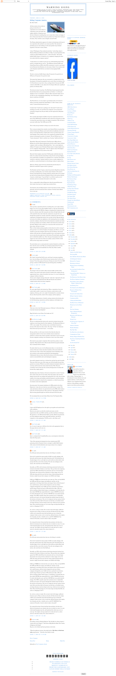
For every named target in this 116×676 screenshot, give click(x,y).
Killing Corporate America (76, 296)
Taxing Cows (73, 319)
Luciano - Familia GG (37, 402)
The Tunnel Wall (71, 196)
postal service (56, 195)
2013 (70, 226)
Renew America (71, 181)
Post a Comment (33, 638)
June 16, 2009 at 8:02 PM (37, 315)
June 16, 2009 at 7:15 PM (37, 283)
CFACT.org (69, 118)
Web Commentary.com (72, 208)
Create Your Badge (71, 80)
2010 (70, 232)
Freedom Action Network (73, 146)
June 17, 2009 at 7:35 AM (38, 531)
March (72, 350)
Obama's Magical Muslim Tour (77, 336)
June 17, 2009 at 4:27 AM (38, 420)
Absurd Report (70, 109)
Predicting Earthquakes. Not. (59, 667)
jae (32, 306)
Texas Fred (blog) (71, 190)
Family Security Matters (72, 142)
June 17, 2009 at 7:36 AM (38, 616)
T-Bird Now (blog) (71, 186)
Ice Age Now (70, 155)
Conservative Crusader (72, 136)
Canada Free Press (71, 122)
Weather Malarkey (74, 327)
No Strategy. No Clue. (59, 663)
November (72, 239)
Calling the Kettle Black (75, 300)
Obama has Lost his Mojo (76, 305)
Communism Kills (74, 298)
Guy (33, 450)
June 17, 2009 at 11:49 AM (38, 634)
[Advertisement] (75, 24)
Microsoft (48, 195)
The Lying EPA (73, 254)
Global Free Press (71, 148)
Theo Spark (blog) (71, 198)
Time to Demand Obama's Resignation (76, 312)
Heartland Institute (71, 151)
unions (42, 196)
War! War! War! (73, 330)
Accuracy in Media (71, 111)
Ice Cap (69, 157)
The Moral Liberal (71, 194)
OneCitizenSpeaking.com (73, 171)
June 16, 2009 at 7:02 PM (37, 265)
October (72, 241)
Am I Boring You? (74, 285)
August (72, 246)
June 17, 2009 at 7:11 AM (38, 447)
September (73, 243)
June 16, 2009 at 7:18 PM (37, 302)
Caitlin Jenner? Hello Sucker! (59, 669)
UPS (46, 196)
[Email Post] (51, 193)
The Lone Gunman (74, 309)
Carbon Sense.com (71, 126)
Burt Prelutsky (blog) (72, 116)
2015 (70, 221)
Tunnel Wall (70, 204)
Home (47, 641)
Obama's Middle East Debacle (60, 662)
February (72, 352)
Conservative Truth (71, 138)
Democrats (38, 195)
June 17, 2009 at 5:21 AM (38, 430)
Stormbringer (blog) (71, 184)
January (72, 354)
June (71, 250)
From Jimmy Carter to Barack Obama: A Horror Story (76, 282)
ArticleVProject (70, 113)
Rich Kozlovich (35, 319)
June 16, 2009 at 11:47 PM (38, 398)
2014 (70, 224)
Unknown (34, 619)
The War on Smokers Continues (77, 279)
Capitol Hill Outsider (72, 124)
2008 (70, 357)
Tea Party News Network (72, 188)
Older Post (62, 641)
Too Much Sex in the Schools (77, 332)
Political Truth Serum (72, 177)
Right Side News (71, 182)
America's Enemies (74, 325)
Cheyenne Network (71, 130)
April (71, 347)
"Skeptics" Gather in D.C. (59, 665)
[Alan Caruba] (72, 78)
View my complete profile (74, 387)
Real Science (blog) (71, 179)
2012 (70, 228)
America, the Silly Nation (76, 252)
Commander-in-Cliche (75, 334)
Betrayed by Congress (75, 261)
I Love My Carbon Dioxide (73, 153)
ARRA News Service (72, 107)
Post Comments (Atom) (41, 644)
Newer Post (32, 641)
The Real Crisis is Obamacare (76, 302)
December (72, 237)
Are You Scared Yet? (74, 342)
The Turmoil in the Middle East (77, 287)
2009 (70, 235)
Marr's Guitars (70, 161)
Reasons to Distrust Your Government (75, 290)
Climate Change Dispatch (73, 132)
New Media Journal (71, 165)
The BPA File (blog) (72, 192)
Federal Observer (71, 144)
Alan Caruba (34, 268)
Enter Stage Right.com (72, 140)
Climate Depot (70, 134)
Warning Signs (58, 7)
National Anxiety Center (73, 163)
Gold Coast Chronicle (72, 149)
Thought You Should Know (73, 200)
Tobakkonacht (70, 202)
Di (32, 204)
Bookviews (70, 114)
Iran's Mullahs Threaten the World (78, 256)
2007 (70, 359)
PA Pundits (69, 173)
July (71, 248)
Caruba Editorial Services (73, 128)
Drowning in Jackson (75, 263)
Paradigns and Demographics (74, 175)
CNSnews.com (70, 120)
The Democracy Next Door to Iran (78, 277)
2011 (70, 230)
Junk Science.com (71, 159)
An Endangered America (75, 259)
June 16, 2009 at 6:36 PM (37, 251)
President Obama (35, 196)
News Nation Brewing (72, 167)
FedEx (43, 195)
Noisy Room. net (71, 169)
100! (71, 307)
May (71, 345)
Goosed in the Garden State (76, 293)
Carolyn (33, 255)
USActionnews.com (71, 206)
